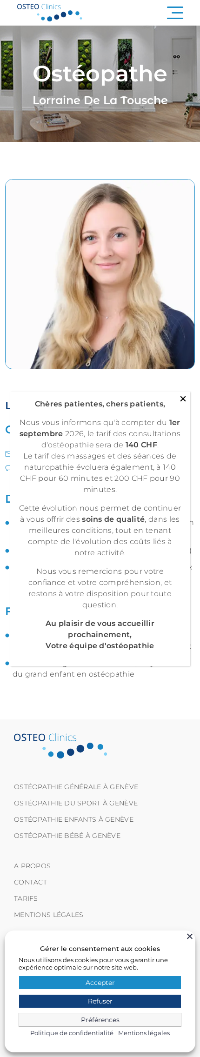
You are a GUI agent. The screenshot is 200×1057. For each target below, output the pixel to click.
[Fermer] (189, 936)
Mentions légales (144, 1033)
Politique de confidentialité (71, 1033)
